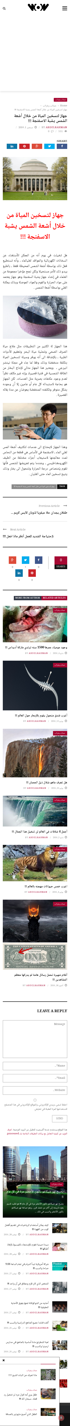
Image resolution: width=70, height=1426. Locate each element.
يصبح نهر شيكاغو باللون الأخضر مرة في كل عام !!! (35, 1194)
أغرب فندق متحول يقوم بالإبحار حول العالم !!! (41, 715)
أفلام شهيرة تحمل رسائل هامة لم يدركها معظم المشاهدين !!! (40, 978)
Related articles (54, 598)
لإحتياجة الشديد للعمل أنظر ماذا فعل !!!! (28, 536)
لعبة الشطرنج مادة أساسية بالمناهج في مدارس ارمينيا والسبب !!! (27, 1344)
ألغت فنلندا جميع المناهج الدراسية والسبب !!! (28, 1323)
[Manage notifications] (61, 1418)
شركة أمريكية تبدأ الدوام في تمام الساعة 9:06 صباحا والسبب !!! (27, 1266)
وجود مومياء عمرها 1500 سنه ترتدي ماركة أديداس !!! (36, 647)
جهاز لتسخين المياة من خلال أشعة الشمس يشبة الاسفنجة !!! (34, 486)
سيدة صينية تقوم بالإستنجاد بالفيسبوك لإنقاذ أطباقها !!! (28, 1247)
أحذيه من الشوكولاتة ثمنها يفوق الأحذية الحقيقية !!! (30, 1305)
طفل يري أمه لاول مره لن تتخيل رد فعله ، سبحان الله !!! (20, 1397)
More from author (27, 598)
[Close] (3, 1360)
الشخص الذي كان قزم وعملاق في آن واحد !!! (28, 1284)
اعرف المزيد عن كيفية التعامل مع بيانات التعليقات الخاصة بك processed (37, 1132)
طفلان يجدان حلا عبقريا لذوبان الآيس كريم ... (39, 513)
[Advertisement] (35, 54)
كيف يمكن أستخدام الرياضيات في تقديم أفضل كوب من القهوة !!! (27, 1227)
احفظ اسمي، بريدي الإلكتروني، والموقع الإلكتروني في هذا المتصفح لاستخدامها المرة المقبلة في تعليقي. (35, 1107)
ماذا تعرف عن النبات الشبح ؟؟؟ (22, 1375)
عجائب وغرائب (60, 99)
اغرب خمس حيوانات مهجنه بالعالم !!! (46, 886)
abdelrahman (56, 127)
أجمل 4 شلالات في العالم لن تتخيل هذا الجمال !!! (39, 831)
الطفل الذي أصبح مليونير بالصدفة (21, 1414)
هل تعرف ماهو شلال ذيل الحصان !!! (46, 782)
